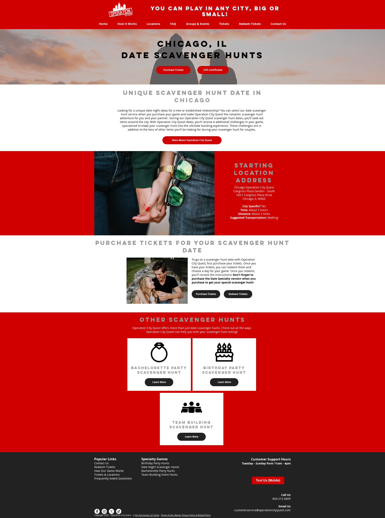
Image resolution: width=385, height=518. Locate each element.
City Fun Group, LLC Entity (147, 515)
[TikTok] (118, 511)
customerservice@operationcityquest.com (262, 510)
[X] (111, 511)
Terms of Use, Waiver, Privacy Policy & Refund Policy (186, 515)
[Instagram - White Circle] (104, 511)
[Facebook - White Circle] (97, 511)
